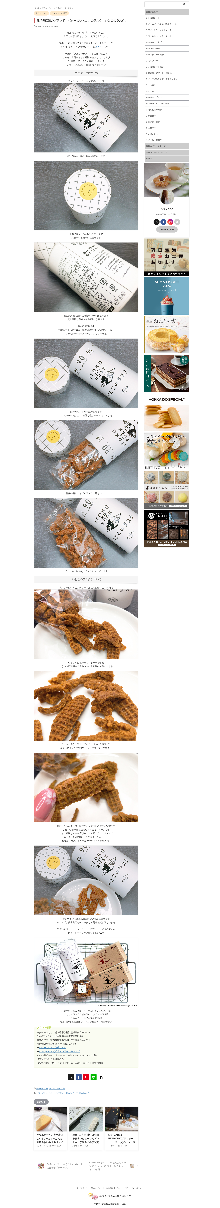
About (149, 158)
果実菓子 (152, 116)
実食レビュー (42, 1088)
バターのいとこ (43, 1093)
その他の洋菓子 (155, 110)
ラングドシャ (154, 48)
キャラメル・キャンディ (159, 103)
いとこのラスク (58, 1093)
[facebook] (79, 1077)
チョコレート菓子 (156, 67)
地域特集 (109, 1188)
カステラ (152, 128)
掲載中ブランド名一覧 (156, 146)
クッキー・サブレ (156, 42)
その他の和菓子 (155, 140)
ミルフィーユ (154, 61)
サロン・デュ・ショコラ (156, 152)
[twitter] (71, 1077)
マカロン (152, 85)
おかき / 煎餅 (154, 122)
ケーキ (151, 91)
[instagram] (170, 222)
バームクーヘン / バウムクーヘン (162, 24)
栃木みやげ (84, 1093)
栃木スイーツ (72, 1093)
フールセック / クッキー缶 (159, 36)
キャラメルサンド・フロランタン (162, 79)
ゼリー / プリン (155, 97)
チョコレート (154, 18)
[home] (177, 222)
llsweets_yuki (167, 229)
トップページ (82, 1188)
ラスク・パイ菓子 (57, 1088)
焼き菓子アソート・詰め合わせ (161, 73)
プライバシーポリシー (134, 1188)
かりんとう (153, 134)
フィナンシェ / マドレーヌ (159, 30)
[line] (94, 1077)
